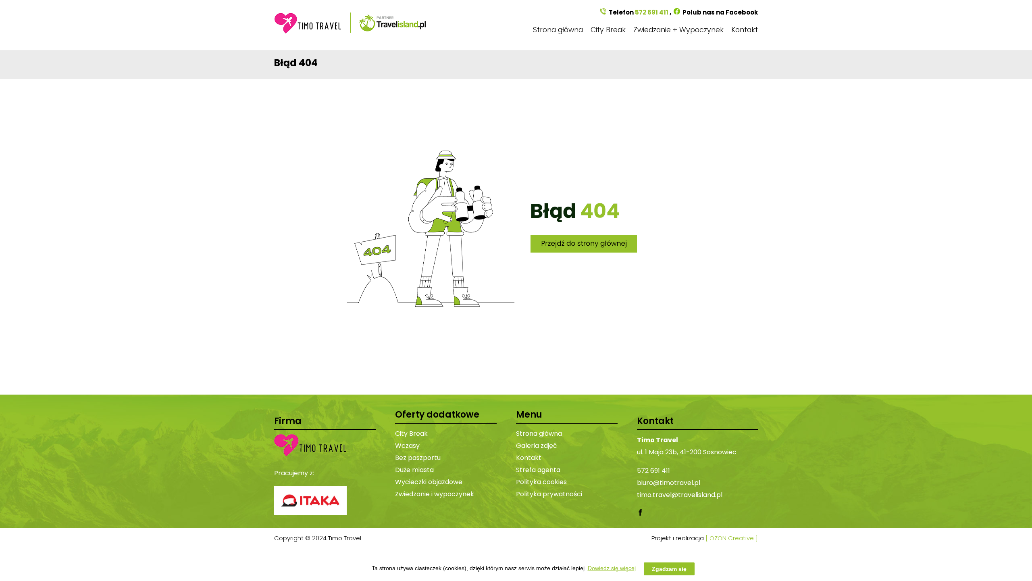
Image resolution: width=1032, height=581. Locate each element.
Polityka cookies (541, 482)
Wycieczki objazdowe (428, 482)
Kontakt (744, 30)
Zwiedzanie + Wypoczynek (678, 30)
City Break (608, 30)
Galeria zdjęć (536, 445)
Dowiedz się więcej (612, 568)
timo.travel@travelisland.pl (679, 494)
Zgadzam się (669, 568)
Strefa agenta (538, 469)
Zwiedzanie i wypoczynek (434, 494)
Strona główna (558, 30)
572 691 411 (651, 12)
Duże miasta (414, 469)
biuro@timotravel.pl (668, 482)
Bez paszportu (418, 457)
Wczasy (407, 445)
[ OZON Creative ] (731, 538)
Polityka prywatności (549, 494)
